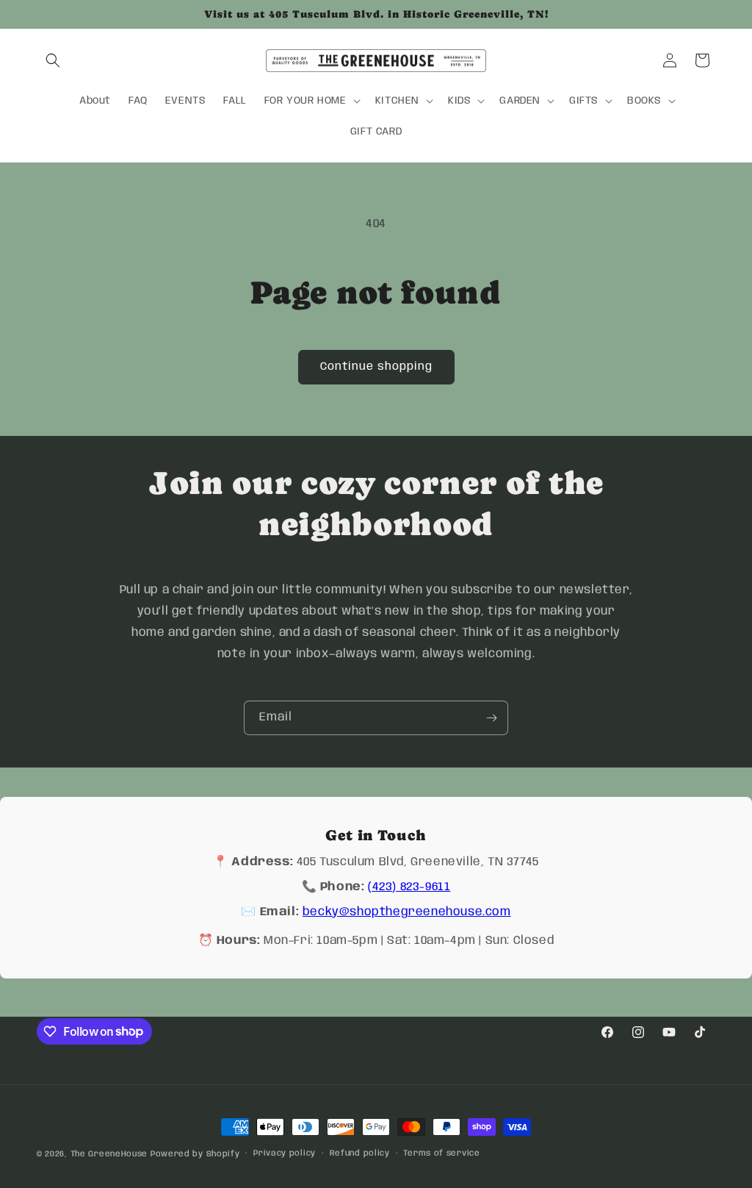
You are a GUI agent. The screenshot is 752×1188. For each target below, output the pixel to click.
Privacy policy (284, 1153)
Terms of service (441, 1153)
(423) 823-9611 (409, 887)
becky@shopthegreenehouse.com (407, 912)
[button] (53, 60)
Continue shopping (376, 367)
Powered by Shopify (195, 1154)
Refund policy (360, 1153)
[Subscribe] (491, 718)
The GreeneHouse (109, 1154)
